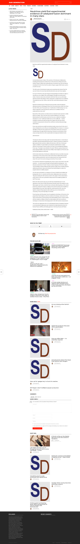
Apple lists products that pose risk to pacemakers (60, 326)
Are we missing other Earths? (60, 304)
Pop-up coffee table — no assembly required (59, 339)
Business (34, 5)
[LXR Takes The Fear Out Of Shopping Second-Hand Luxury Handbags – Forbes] (40, 440)
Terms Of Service (64, 542)
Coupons (52, 5)
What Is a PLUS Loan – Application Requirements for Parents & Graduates (39, 265)
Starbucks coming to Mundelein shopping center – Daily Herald (61, 456)
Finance (29, 5)
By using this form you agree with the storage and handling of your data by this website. (51, 425)
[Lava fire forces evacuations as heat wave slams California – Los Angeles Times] (61, 267)
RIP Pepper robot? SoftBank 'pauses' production (44, 388)
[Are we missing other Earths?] (40, 314)
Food (24, 5)
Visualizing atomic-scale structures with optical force (38, 476)
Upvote (39, 226)
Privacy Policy (58, 542)
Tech (21, 5)
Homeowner (40, 5)
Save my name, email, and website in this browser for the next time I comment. (46, 423)
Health (17, 5)
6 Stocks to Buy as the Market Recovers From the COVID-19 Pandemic (60, 437)
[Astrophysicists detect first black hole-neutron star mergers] (40, 369)
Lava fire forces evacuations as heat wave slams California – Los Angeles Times (61, 277)
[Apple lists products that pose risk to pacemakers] (40, 330)
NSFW (57, 5)
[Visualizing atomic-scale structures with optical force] (40, 465)
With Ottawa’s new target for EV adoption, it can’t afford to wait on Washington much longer (39, 258)
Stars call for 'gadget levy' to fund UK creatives (44, 381)
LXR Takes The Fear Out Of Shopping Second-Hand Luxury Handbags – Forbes (39, 449)
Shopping (46, 5)
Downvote (61, 226)
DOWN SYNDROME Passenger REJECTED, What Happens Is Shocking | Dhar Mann (61, 246)
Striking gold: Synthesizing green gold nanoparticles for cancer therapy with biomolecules (38, 504)
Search (70, 3)
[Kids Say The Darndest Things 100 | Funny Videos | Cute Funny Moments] (1, 272)
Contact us (69, 542)
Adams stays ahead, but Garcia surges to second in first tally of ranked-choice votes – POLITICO (39, 295)
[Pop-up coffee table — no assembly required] (40, 348)
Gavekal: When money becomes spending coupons (61, 483)
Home (12, 5)
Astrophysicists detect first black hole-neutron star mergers (61, 360)
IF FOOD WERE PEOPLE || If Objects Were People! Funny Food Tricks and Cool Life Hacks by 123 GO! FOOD (61, 284)
